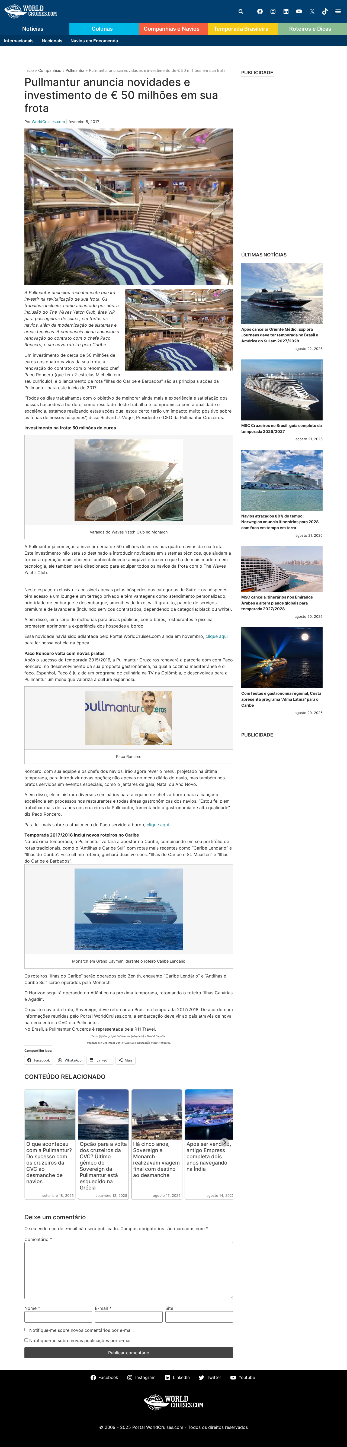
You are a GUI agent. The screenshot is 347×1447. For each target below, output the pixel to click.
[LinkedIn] (286, 11)
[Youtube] (299, 11)
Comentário (38, 1239)
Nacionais (52, 40)
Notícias (32, 28)
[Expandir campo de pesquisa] (241, 11)
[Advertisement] (282, 162)
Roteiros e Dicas (310, 28)
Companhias (49, 70)
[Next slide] (224, 1142)
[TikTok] (325, 11)
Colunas (102, 28)
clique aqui (216, 636)
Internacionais (19, 40)
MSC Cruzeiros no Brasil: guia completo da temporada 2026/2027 (281, 428)
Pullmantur (75, 70)
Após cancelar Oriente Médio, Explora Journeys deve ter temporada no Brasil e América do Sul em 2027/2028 (279, 335)
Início (29, 70)
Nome (32, 1308)
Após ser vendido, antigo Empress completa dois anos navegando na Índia (209, 1156)
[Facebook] (260, 11)
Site (169, 1308)
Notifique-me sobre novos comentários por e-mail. (81, 1330)
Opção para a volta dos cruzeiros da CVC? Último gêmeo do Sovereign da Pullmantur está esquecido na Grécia (103, 1166)
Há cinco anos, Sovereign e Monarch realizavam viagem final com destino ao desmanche (156, 1159)
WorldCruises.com (49, 121)
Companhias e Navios (172, 28)
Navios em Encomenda (94, 40)
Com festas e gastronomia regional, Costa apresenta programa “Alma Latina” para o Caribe (281, 699)
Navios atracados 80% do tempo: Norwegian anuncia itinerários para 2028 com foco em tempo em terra (280, 522)
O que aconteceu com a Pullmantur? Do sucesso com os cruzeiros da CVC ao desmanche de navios (49, 1163)
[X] (312, 11)
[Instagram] (273, 11)
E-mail (103, 1308)
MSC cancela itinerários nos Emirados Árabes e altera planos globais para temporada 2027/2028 (277, 603)
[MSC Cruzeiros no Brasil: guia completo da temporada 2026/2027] (282, 389)
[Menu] (338, 11)
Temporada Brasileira (241, 28)
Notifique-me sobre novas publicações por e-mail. (81, 1340)
